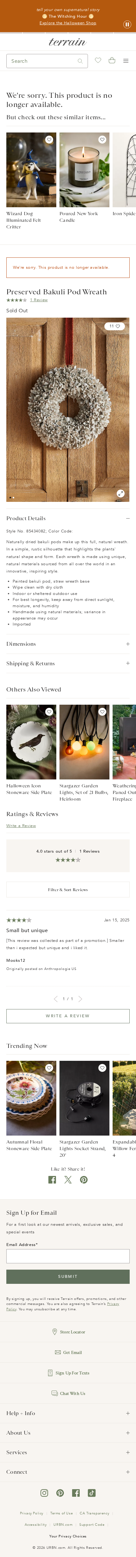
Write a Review (21, 825)
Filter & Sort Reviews (68, 889)
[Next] (80, 999)
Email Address (21, 1244)
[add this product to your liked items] (49, 139)
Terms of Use (61, 1513)
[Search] (80, 61)
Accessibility (36, 1525)
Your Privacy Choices (68, 1536)
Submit (67, 1276)
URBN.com (62, 1525)
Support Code (91, 1525)
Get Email (72, 1352)
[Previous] (56, 999)
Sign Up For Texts (72, 1373)
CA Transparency (94, 1513)
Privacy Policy (31, 1513)
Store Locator (72, 1332)
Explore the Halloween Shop (68, 23)
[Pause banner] (127, 25)
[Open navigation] (126, 61)
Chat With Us (72, 1393)
